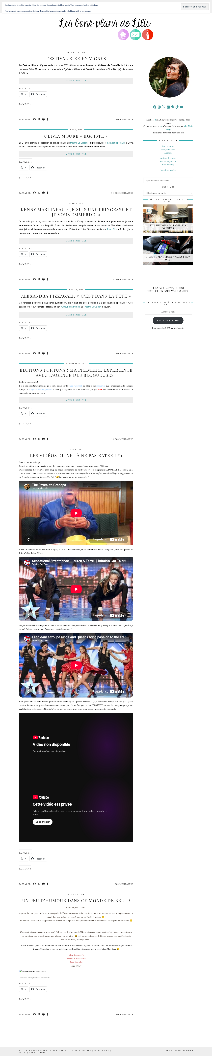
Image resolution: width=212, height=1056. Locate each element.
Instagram (101, 385)
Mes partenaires (168, 149)
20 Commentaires (122, 279)
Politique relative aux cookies (79, 10)
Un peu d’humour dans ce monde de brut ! (76, 900)
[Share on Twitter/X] (39, 119)
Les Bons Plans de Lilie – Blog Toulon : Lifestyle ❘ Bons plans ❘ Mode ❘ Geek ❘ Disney (65, 1051)
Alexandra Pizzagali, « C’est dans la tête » (76, 296)
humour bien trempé (70, 307)
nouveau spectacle (116, 143)
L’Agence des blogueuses (40, 389)
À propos (168, 152)
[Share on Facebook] (34, 119)
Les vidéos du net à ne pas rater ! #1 (76, 455)
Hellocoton (46, 978)
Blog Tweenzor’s (76, 954)
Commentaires (124, 119)
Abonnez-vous (168, 320)
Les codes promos (168, 161)
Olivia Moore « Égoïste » (76, 136)
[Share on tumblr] (47, 119)
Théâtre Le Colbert (92, 307)
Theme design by (178, 1050)
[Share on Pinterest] (43, 119)
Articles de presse (168, 157)
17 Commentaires (122, 353)
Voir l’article (76, 80)
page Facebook (75, 385)
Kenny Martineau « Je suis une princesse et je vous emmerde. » (76, 211)
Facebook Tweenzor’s (76, 958)
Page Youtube (76, 962)
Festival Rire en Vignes (76, 58)
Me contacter (168, 146)
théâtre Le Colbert (78, 143)
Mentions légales (168, 169)
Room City (111, 229)
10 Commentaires (122, 193)
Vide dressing (168, 164)
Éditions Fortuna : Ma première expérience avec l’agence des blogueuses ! (76, 372)
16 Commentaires (122, 439)
